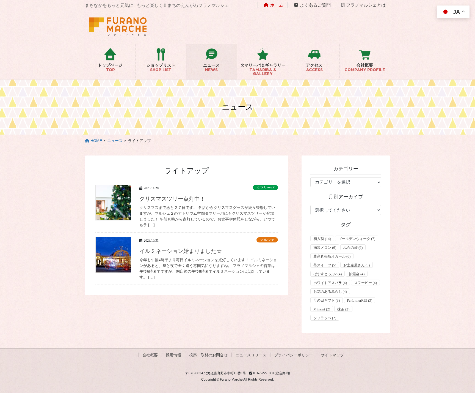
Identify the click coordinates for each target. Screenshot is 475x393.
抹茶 (343, 309)
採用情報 (173, 355)
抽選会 (356, 274)
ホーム (276, 5)
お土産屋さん (356, 265)
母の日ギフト (326, 300)
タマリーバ (265, 188)
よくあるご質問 (315, 5)
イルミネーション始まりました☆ (180, 251)
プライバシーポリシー (293, 355)
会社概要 (150, 355)
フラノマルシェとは (366, 5)
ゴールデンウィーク (356, 239)
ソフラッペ (324, 318)
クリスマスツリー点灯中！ (172, 199)
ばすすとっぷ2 (327, 274)
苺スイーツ (324, 265)
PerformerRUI (359, 300)
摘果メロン (324, 247)
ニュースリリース (251, 355)
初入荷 (322, 239)
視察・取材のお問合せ (208, 355)
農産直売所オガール (331, 256)
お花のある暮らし (330, 292)
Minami (321, 309)
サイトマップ (332, 355)
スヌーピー (365, 283)
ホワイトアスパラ (330, 283)
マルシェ (267, 240)
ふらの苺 (353, 247)
